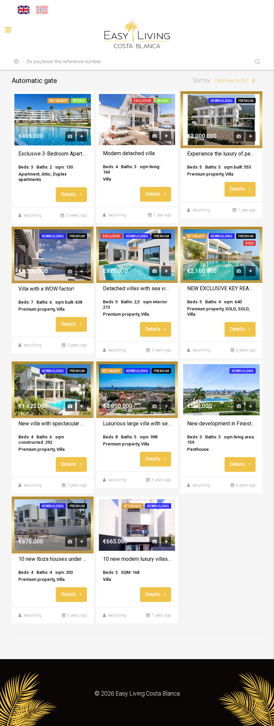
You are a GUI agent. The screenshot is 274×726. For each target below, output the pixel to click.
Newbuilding (222, 101)
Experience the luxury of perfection (221, 153)
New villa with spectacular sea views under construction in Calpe (52, 423)
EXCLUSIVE (142, 101)
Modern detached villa (129, 153)
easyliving (32, 215)
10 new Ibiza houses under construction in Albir (52, 559)
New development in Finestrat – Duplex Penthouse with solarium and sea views (221, 423)
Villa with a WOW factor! (46, 289)
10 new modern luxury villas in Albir (137, 559)
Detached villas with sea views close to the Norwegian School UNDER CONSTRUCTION (137, 288)
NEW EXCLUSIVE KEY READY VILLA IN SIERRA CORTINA (221, 288)
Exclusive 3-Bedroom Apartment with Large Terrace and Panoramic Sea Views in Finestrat (52, 153)
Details (69, 194)
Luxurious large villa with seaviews (137, 423)
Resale (79, 101)
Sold (249, 243)
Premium (246, 101)
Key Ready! (58, 101)
